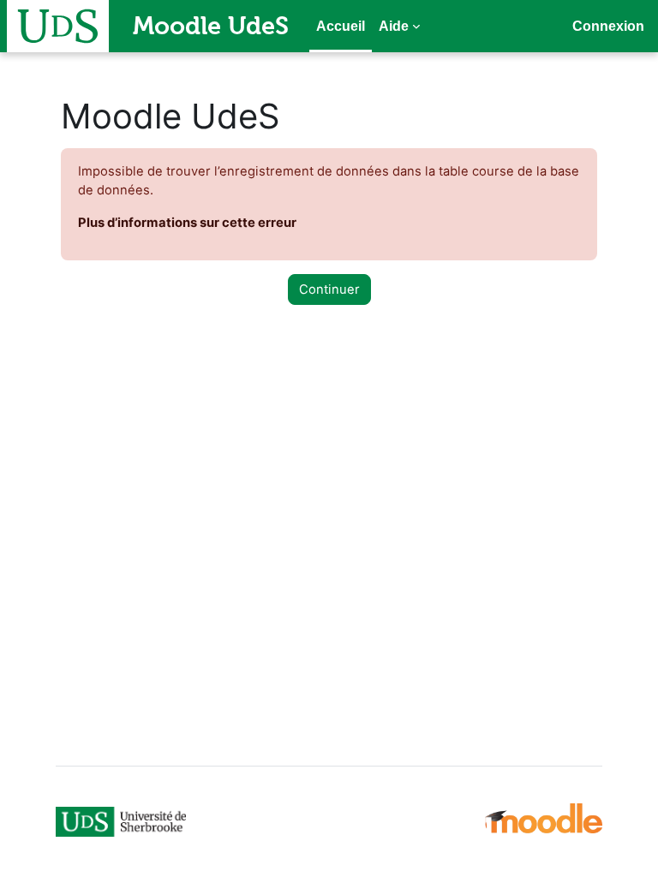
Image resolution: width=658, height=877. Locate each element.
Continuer (329, 289)
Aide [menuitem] (394, 26)
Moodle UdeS (211, 25)
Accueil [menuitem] (340, 26)
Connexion (608, 26)
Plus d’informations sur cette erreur (187, 222)
